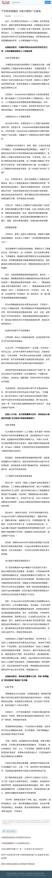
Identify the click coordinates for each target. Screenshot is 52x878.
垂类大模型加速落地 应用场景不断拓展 (18, 864)
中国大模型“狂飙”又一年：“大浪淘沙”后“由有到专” (22, 849)
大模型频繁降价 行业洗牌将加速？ (16, 843)
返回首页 (47, 2)
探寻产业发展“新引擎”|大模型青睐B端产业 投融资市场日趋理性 (25, 856)
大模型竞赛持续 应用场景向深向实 (16, 837)
